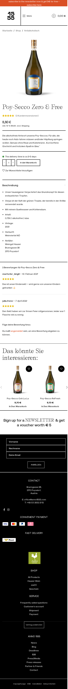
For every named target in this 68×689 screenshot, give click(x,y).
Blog (34, 646)
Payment (33, 614)
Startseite (7, 30)
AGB (29, 684)
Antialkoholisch (31, 30)
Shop (18, 30)
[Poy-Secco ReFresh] (50, 380)
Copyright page (19, 684)
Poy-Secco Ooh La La (18, 398)
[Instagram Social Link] (8, 509)
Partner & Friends (34, 666)
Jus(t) (34, 584)
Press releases (34, 662)
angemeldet (17, 331)
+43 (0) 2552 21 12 (35, 502)
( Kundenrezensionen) (27, 115)
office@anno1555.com (35, 499)
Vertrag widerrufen (34, 624)
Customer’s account (34, 606)
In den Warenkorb (28, 162)
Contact (34, 670)
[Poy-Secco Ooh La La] (17, 380)
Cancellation (37, 684)
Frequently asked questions (33, 602)
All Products (34, 577)
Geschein (34, 588)
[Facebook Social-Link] (4, 509)
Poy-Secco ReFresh (50, 398)
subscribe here (34, 4)
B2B (34, 654)
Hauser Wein (34, 581)
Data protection (49, 684)
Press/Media (34, 658)
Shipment (34, 610)
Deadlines (34, 650)
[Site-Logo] (10, 15)
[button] (18, 406)
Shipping (25, 125)
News (34, 642)
